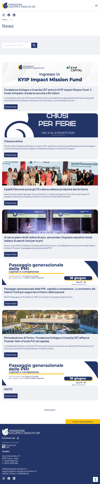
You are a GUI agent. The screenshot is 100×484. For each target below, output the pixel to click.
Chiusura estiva (13, 141)
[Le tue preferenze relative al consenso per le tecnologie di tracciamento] (95, 479)
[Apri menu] (96, 5)
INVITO (8, 389)
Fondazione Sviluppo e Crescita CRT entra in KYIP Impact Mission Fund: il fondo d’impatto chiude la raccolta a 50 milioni (47, 91)
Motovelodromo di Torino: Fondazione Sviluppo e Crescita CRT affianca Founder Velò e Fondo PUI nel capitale (46, 339)
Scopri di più (10, 107)
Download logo (8, 438)
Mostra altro (50, 410)
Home (4, 19)
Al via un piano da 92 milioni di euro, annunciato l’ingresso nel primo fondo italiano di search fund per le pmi (48, 239)
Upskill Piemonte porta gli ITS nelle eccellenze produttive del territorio (46, 189)
